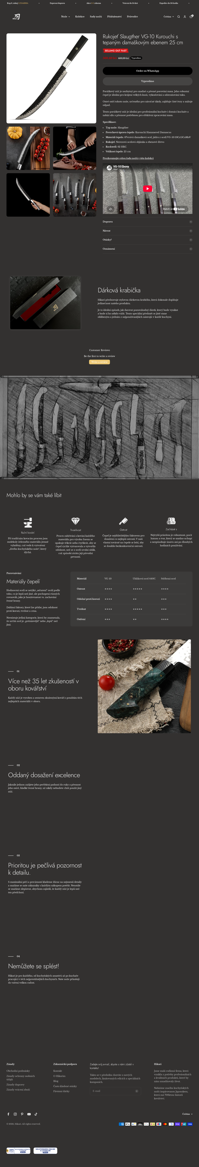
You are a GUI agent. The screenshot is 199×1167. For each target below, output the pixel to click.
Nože (64, 16)
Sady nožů (96, 16)
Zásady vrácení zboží (18, 1089)
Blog (55, 1081)
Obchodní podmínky (18, 1071)
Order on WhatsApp (147, 70)
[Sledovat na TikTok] (36, 1114)
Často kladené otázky (65, 1086)
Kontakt (57, 1071)
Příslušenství (114, 16)
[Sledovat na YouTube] (29, 1114)
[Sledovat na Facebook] (8, 1114)
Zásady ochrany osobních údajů (20, 1078)
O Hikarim (59, 1076)
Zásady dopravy (15, 1084)
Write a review (99, 362)
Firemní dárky (61, 1091)
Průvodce (132, 16)
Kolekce (79, 16)
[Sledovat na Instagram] (15, 1114)
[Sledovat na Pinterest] (22, 1114)
